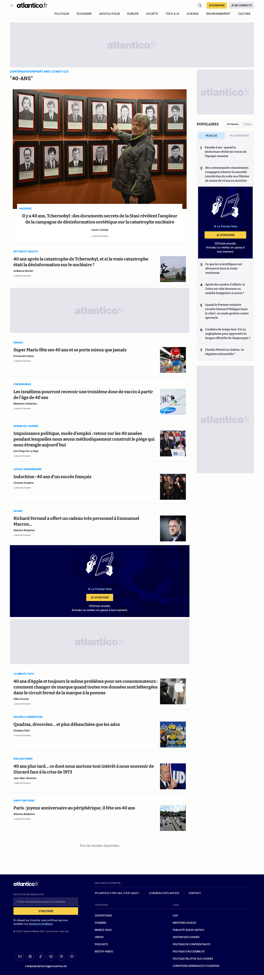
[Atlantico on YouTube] (72, 956)
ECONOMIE (84, 13)
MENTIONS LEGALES (184, 922)
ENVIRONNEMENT (218, 13)
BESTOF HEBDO (104, 951)
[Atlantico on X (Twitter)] (30, 956)
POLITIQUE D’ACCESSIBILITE (189, 951)
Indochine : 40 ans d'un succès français (52, 476)
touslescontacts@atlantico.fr (46, 966)
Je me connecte (241, 5)
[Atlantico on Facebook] (40, 956)
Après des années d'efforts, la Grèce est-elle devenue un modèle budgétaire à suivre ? (225, 289)
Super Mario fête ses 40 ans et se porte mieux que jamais (70, 349)
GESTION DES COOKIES (186, 937)
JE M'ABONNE (217, 5)
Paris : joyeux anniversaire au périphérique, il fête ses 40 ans (74, 807)
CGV (175, 915)
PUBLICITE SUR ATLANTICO (188, 929)
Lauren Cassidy (99, 229)
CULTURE (244, 13)
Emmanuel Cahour (23, 355)
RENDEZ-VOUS (103, 929)
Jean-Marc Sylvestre (24, 778)
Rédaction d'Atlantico (25, 403)
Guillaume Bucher (23, 270)
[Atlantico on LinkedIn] (51, 956)
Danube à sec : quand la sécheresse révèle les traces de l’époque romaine (226, 152)
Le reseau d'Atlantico (164, 893)
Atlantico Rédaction (24, 530)
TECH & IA (172, 13)
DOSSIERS (100, 922)
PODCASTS (101, 944)
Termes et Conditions (40, 923)
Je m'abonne (100, 597)
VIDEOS (99, 937)
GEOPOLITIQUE (109, 13)
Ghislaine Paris (21, 730)
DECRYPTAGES (103, 915)
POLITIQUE (61, 13)
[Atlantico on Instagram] (61, 956)
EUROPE (133, 13)
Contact (195, 893)
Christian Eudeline (23, 482)
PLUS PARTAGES (239, 135)
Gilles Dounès (21, 698)
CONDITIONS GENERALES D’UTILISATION (196, 965)
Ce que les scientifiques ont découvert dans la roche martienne (223, 268)
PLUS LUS (211, 135)
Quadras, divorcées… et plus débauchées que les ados (66, 724)
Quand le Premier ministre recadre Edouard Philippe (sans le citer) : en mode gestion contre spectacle (227, 311)
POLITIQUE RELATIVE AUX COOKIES (193, 958)
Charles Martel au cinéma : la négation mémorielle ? (224, 352)
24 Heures (233, 124)
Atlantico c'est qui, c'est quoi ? (117, 893)
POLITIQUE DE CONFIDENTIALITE (191, 944)
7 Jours (247, 124)
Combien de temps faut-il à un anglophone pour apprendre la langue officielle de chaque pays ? (227, 334)
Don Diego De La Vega (25, 450)
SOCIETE (152, 13)
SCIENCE (193, 13)
